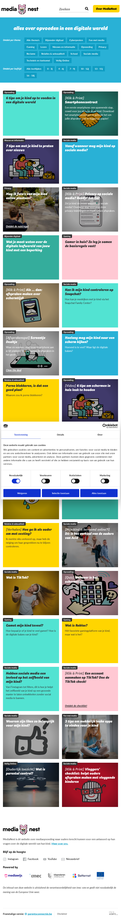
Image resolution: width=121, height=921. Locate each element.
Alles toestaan (99, 493)
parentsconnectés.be (40, 913)
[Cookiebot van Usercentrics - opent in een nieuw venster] (105, 426)
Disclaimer (62, 913)
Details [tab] (60, 434)
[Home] (19, 8)
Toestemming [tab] (21, 434)
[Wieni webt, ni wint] (113, 913)
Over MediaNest (106, 8)
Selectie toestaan (60, 493)
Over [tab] (100, 434)
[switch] (45, 481)
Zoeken (64, 9)
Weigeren (22, 493)
